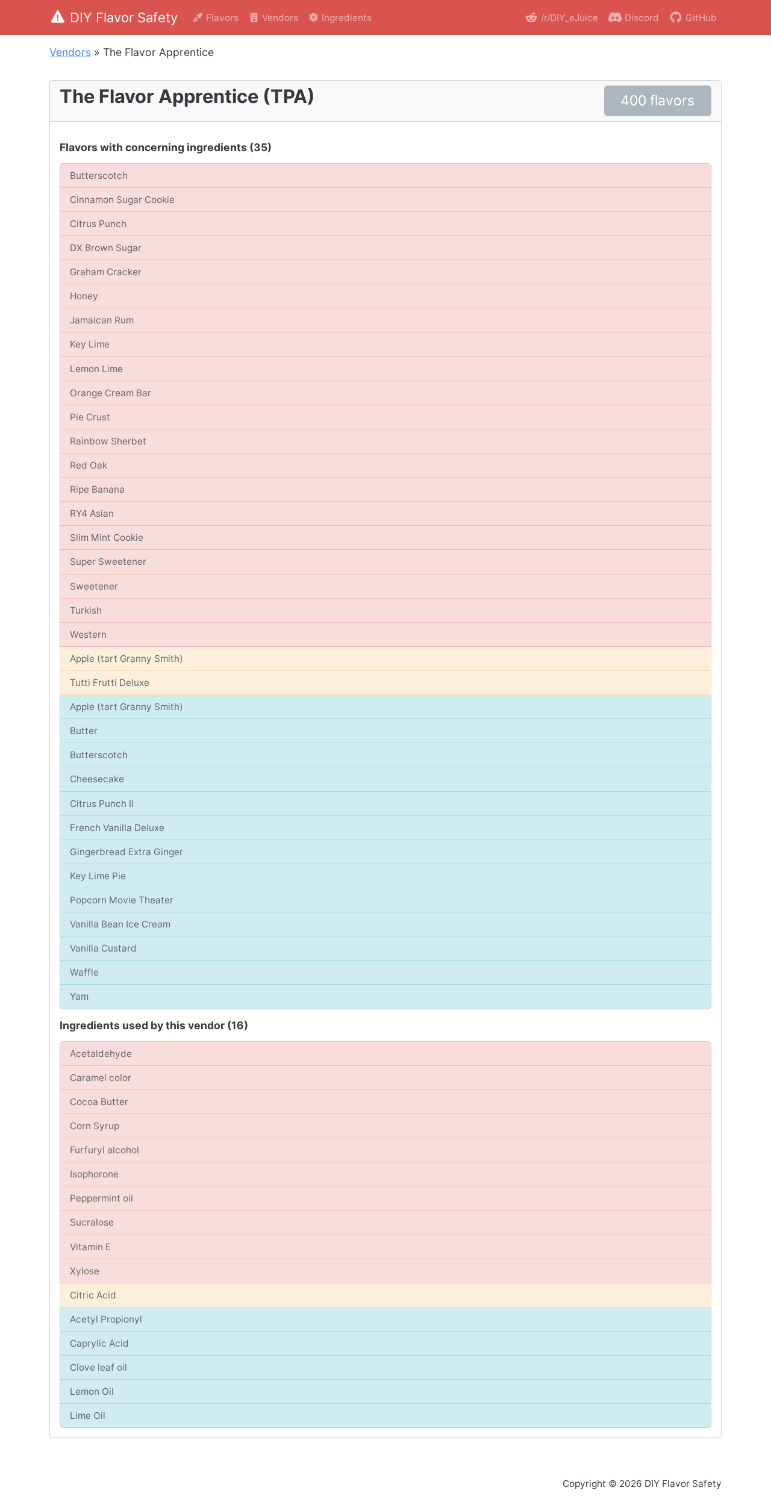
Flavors (221, 17)
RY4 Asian (92, 513)
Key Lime (90, 344)
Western (88, 634)
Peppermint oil (101, 1198)
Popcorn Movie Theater (121, 900)
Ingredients (345, 17)
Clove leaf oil (98, 1367)
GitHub (700, 17)
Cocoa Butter (99, 1102)
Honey (84, 296)
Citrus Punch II (102, 803)
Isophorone (94, 1174)
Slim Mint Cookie (106, 537)
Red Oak (88, 465)
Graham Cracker (106, 272)
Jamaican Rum (102, 320)
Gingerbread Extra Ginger (126, 852)
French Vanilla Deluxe (117, 828)
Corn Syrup (94, 1126)
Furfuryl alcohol (104, 1150)
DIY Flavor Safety (124, 17)
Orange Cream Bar (110, 393)
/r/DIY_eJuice (568, 17)
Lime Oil (87, 1415)
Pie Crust (90, 417)
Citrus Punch (98, 223)
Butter (84, 731)
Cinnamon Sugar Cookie (122, 199)
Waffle (84, 972)
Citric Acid (93, 1295)
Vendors (279, 17)
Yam (79, 996)
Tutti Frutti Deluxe (109, 682)
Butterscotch (99, 175)
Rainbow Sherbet (108, 441)
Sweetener (94, 586)
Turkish (86, 610)
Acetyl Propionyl (106, 1319)
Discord (640, 17)
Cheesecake (97, 779)
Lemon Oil (92, 1391)
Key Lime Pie (98, 876)
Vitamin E (90, 1247)
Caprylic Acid (99, 1343)
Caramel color (100, 1077)
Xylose (84, 1271)
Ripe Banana (97, 489)
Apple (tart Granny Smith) (126, 658)
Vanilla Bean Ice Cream (120, 924)
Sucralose (92, 1222)
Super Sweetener (108, 561)
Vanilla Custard (103, 948)
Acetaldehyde (101, 1053)
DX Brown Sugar (106, 248)
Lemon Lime (96, 369)
